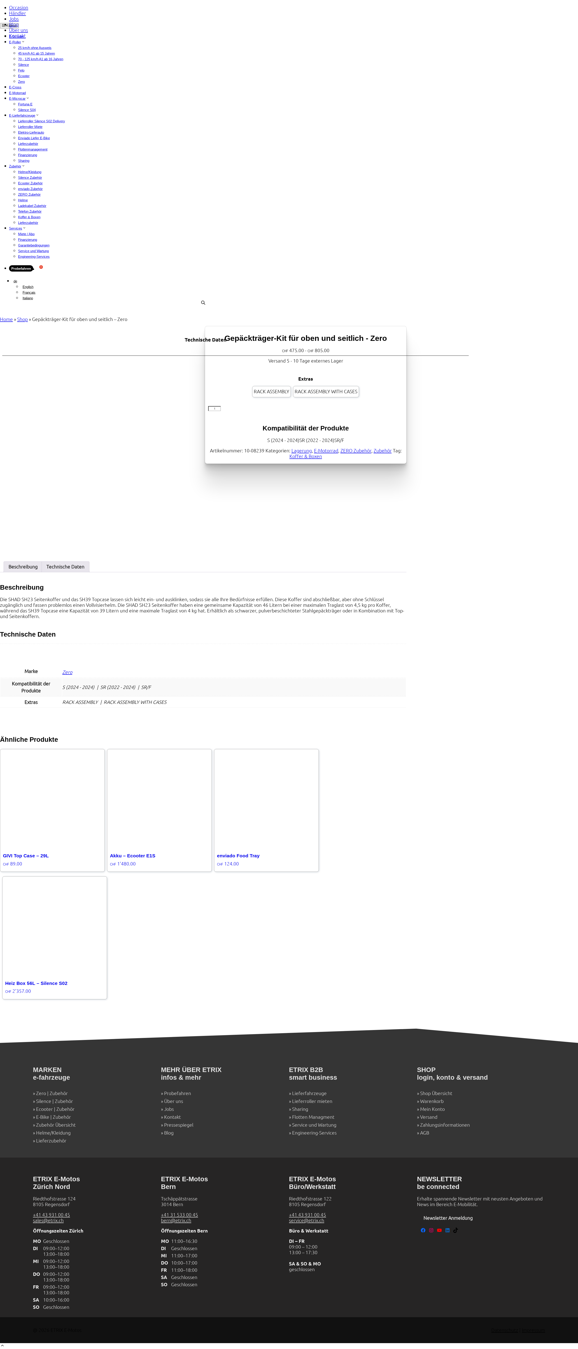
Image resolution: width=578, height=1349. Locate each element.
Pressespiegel (178, 1125)
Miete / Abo (26, 234)
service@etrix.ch (306, 1220)
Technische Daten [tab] (65, 567)
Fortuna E (25, 104)
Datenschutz (504, 1330)
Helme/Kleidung (29, 172)
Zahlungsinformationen (445, 1125)
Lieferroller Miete (30, 127)
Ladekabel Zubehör (32, 206)
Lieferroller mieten (312, 1101)
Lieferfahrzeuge (309, 1093)
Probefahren (21, 268)
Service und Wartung (33, 251)
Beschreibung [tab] (23, 567)
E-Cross (15, 87)
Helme (23, 200)
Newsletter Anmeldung (448, 1218)
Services (15, 228)
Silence (23, 65)
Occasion (18, 7)
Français (29, 292)
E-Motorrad (17, 93)
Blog (14, 24)
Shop (22, 319)
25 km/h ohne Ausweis (34, 48)
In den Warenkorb (246, 410)
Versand (428, 1117)
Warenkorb (432, 1101)
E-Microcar (17, 98)
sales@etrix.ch (48, 1220)
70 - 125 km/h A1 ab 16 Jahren (40, 59)
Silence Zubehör (30, 177)
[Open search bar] (203, 302)
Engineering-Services (34, 256)
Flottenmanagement (32, 149)
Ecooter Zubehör (30, 183)
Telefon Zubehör (30, 211)
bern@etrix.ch (176, 1220)
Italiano (28, 298)
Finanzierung (27, 155)
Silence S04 (27, 110)
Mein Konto (432, 1109)
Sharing (23, 161)
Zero (21, 82)
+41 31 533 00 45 (179, 1215)
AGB (424, 1133)
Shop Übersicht (436, 1093)
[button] (2, 1346)
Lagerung (301, 451)
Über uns (18, 30)
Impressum (533, 1330)
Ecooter (24, 76)
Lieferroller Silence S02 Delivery (41, 121)
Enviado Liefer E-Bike (34, 138)
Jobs (14, 19)
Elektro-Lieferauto (31, 132)
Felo (21, 70)
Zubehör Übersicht (56, 1125)
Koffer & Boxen (29, 217)
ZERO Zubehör (29, 194)
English (28, 287)
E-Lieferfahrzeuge (22, 115)
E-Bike (42, 1117)
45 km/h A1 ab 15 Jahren (36, 53)
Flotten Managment (313, 1117)
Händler (17, 13)
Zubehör (15, 166)
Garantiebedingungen (33, 245)
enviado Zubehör (30, 189)
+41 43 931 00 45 (51, 1215)
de (15, 281)
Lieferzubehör (28, 144)
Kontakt (17, 36)
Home (6, 319)
